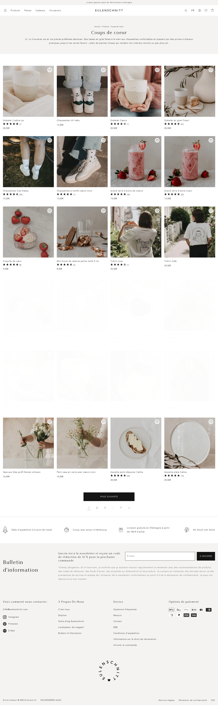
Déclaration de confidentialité (193, 700)
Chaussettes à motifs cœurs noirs (74, 191)
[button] (186, 10)
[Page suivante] (129, 508)
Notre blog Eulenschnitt (71, 621)
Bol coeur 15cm (11, 334)
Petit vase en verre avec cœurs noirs (76, 472)
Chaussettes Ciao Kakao (16, 191)
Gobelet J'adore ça (13, 120)
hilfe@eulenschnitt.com (15, 609)
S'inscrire (206, 556)
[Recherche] (186, 10)
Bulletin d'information (70, 633)
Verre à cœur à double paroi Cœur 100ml (186, 334)
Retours (117, 615)
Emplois (62, 615)
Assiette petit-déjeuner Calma (126, 472)
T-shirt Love (116, 261)
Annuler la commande (125, 645)
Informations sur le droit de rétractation (134, 639)
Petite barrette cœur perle (178, 404)
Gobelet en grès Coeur (176, 120)
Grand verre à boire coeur (178, 191)
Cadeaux (40, 10)
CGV (213, 700)
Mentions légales (167, 700)
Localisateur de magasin (71, 627)
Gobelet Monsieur (66, 404)
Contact (117, 621)
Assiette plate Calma (175, 472)
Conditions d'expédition (126, 633)
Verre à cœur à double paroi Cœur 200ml (132, 334)
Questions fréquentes (125, 609)
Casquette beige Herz (122, 404)
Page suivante (109, 496)
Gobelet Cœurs (118, 120)
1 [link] (89, 507)
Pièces (28, 10)
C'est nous (64, 609)
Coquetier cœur (65, 334)
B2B (115, 627)
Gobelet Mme (10, 404)
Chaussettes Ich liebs (68, 120)
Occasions (55, 10)
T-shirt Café (170, 261)
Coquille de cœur (12, 261)
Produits (15, 10)
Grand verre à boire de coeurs (126, 191)
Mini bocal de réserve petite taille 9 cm (78, 261)
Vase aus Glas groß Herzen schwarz (21, 472)
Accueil (97, 27)
